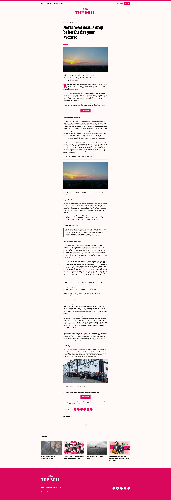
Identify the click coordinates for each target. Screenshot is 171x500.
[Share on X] (75, 409)
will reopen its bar (82, 349)
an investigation (78, 293)
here (90, 156)
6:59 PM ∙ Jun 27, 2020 (92, 236)
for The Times (77, 97)
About (42, 3)
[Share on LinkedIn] (81, 409)
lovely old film (72, 282)
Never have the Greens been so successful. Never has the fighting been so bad (119, 458)
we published (78, 93)
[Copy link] (91, 409)
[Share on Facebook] (78, 409)
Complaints (55, 488)
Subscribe (127, 3)
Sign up (42, 488)
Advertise (49, 3)
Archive (56, 3)
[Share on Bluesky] (88, 409)
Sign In (121, 3)
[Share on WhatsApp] (84, 409)
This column (87, 335)
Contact (61, 488)
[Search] (118, 3)
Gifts (62, 3)
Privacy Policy (49, 488)
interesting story (75, 245)
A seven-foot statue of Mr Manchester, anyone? (48, 457)
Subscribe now (85, 110)
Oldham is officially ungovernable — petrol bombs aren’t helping (74, 457)
